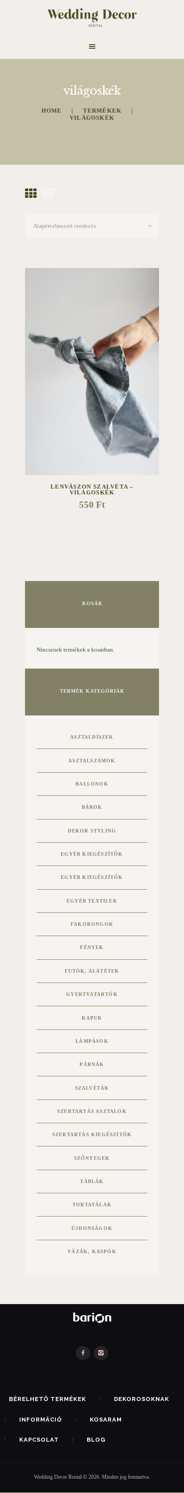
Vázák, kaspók (92, 1251)
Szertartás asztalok (92, 1111)
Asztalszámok (91, 760)
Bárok (92, 807)
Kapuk (92, 1017)
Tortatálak (92, 1204)
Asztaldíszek (91, 737)
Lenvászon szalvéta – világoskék (92, 489)
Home (52, 110)
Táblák (92, 1181)
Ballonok (92, 783)
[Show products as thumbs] (31, 194)
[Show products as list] (48, 194)
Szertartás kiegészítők (92, 1134)
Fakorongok (92, 924)
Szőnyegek (92, 1158)
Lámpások (92, 1041)
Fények (92, 947)
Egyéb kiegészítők (92, 854)
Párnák (91, 1064)
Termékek (102, 110)
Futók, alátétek (92, 971)
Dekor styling (92, 830)
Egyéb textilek (92, 900)
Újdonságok (92, 1228)
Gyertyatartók (92, 994)
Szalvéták (92, 1088)
